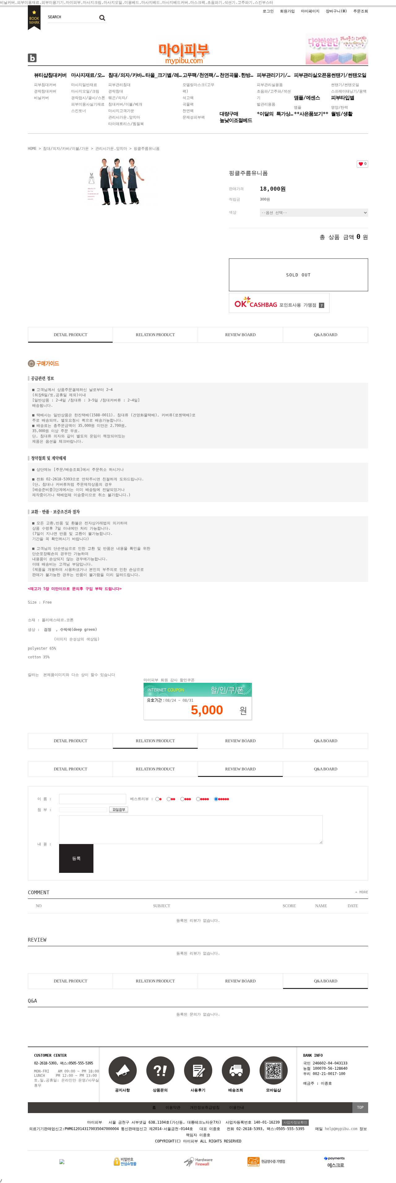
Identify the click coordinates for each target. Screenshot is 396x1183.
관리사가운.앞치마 (124, 117)
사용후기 (198, 1090)
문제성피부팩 (194, 117)
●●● (187, 799)
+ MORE (361, 892)
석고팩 (188, 98)
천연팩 (188, 111)
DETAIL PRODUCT (70, 334)
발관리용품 (266, 104)
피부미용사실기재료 (88, 104)
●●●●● (223, 799)
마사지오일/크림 (85, 91)
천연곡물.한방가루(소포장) (238, 75)
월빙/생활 (341, 114)
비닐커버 (41, 98)
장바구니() (336, 11)
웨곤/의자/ (117, 98)
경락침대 (115, 91)
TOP (360, 1107)
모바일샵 (273, 1090)
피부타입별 (342, 98)
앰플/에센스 (307, 98)
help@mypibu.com (341, 1129)
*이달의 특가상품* (275, 114)
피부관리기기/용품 (275, 75)
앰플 (297, 107)
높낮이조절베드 (236, 120)
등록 (76, 858)
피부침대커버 (45, 85)
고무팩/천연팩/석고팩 (201, 75)
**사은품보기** (311, 114)
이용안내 (236, 1107)
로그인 (268, 11)
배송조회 (235, 1090)
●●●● (204, 799)
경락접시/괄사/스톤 (88, 98)
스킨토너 (78, 111)
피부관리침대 (119, 85)
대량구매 (229, 114)
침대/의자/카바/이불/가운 (126, 75)
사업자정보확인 (295, 1122)
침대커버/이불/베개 (125, 104)
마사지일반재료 (84, 85)
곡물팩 (188, 104)
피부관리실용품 (270, 85)
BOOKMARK (34, 17)
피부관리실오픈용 (312, 75)
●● (173, 799)
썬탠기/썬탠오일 (348, 75)
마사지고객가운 (121, 111)
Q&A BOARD (325, 334)
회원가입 (287, 11)
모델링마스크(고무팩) (198, 88)
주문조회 (360, 11)
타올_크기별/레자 (164, 75)
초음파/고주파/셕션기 (274, 94)
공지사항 (122, 1090)
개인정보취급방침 (205, 1107)
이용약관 (173, 1107)
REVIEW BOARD (240, 334)
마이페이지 (310, 11)
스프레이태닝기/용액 (349, 91)
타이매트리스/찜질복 (126, 124)
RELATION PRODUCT (155, 334)
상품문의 (160, 1090)
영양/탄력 (339, 107)
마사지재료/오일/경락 (89, 75)
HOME (32, 148)
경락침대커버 (45, 91)
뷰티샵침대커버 (50, 75)
